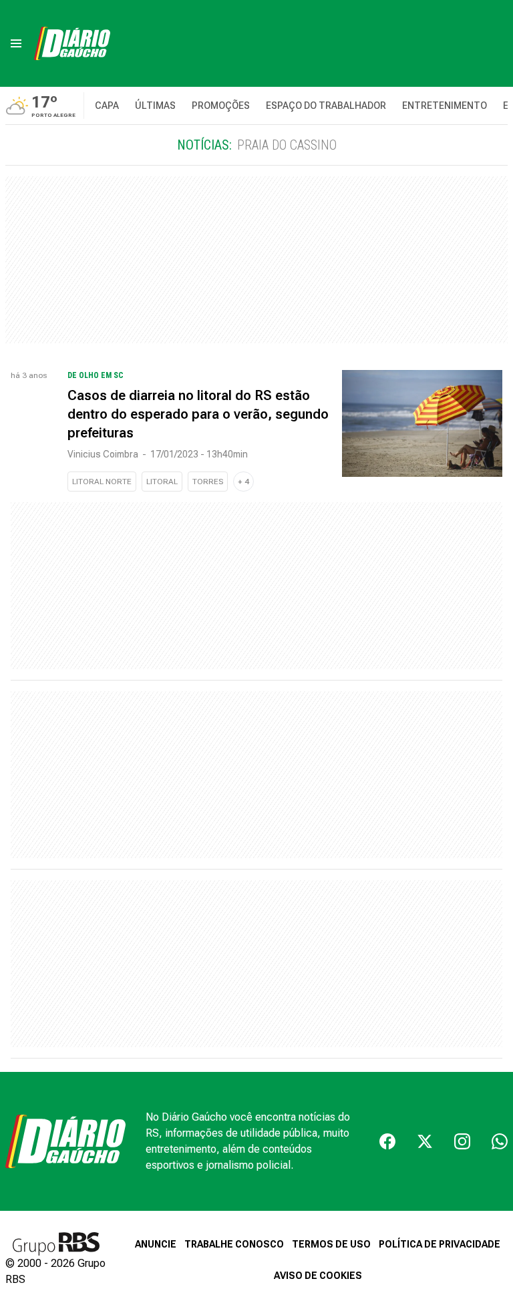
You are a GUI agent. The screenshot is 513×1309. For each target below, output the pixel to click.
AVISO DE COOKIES (318, 1275)
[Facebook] (387, 1141)
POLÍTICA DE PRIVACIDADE (439, 1244)
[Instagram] (462, 1141)
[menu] (16, 43)
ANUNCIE (155, 1244)
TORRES (207, 481)
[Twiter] (425, 1141)
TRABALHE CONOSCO (234, 1244)
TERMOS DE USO (331, 1244)
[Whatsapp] (500, 1141)
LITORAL (162, 481)
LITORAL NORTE (102, 481)
